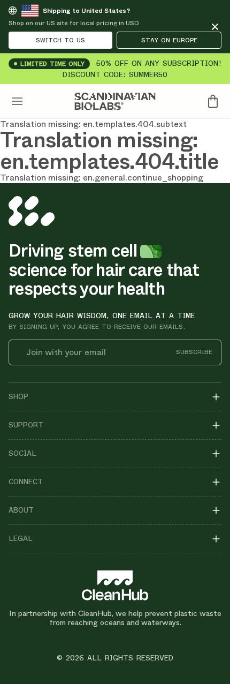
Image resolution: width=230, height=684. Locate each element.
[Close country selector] (215, 26)
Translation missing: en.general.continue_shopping (101, 177)
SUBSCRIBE (194, 352)
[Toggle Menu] (17, 101)
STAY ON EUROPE (169, 40)
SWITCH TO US (60, 40)
